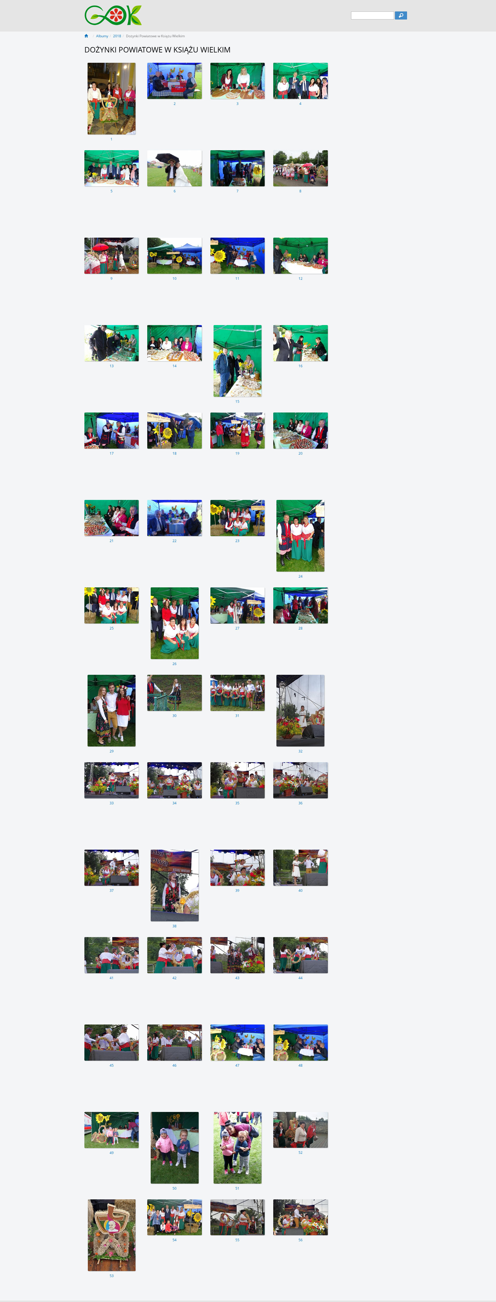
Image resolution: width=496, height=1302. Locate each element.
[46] (174, 1043)
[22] (174, 518)
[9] (111, 256)
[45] (111, 1043)
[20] (300, 431)
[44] (300, 955)
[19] (237, 431)
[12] (300, 256)
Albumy (102, 36)
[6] (174, 168)
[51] (237, 1148)
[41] (111, 955)
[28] (300, 605)
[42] (174, 955)
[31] (237, 693)
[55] (237, 1217)
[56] (300, 1217)
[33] (111, 780)
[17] (111, 431)
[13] (111, 343)
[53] (111, 1235)
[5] (111, 168)
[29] (111, 710)
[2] (174, 81)
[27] (237, 605)
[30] (174, 693)
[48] (300, 1043)
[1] (111, 98)
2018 (117, 36)
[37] (111, 868)
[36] (300, 780)
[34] (174, 780)
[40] (300, 868)
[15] (237, 361)
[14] (174, 343)
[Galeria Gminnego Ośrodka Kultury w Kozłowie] (113, 12)
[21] (111, 518)
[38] (174, 885)
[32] (300, 710)
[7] (237, 168)
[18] (174, 431)
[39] (237, 868)
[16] (300, 343)
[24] (300, 536)
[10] (174, 256)
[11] (237, 256)
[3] (237, 81)
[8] (300, 168)
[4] (300, 81)
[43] (237, 955)
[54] (174, 1217)
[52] (300, 1130)
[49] (111, 1130)
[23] (237, 518)
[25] (111, 605)
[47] (237, 1043)
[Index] (87, 36)
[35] (237, 780)
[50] (174, 1148)
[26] (174, 623)
